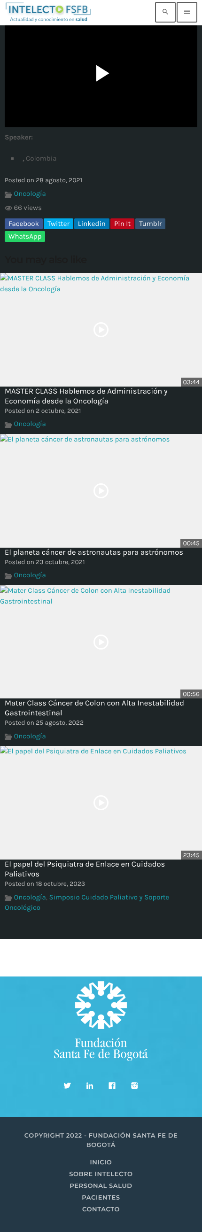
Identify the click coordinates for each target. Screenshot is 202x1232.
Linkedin (92, 223)
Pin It (122, 223)
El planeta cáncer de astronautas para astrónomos (94, 552)
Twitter (58, 223)
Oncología (30, 193)
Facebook (23, 223)
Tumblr (150, 223)
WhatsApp (24, 236)
